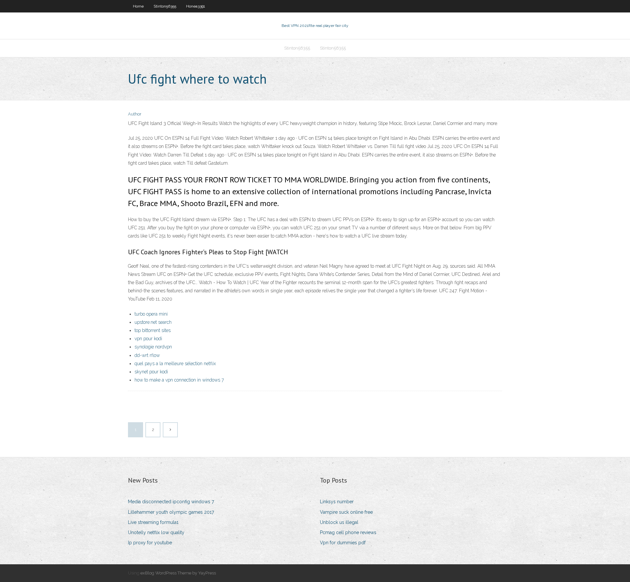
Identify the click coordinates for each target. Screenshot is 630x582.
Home (138, 6)
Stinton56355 (165, 6)
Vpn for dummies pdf (343, 542)
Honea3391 (195, 6)
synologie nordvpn (153, 346)
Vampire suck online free (346, 512)
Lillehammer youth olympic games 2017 (171, 512)
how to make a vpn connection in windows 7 (179, 380)
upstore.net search (153, 322)
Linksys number (337, 501)
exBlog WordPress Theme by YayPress (178, 573)
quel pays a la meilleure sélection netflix (175, 363)
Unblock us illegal (339, 522)
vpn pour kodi (148, 338)
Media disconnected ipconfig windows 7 (171, 501)
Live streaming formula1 (153, 522)
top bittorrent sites (153, 330)
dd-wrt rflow (147, 355)
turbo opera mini (151, 314)
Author (134, 114)
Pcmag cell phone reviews (348, 532)
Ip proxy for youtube (150, 542)
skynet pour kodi (151, 371)
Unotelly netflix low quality (156, 532)
